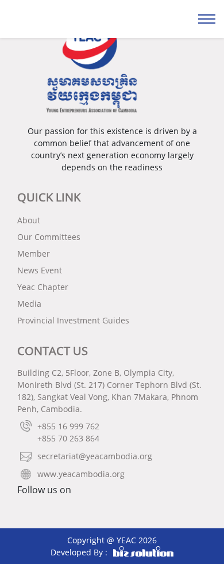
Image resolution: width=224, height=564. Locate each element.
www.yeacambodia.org (81, 473)
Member (33, 253)
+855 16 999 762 (68, 426)
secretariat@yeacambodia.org (94, 456)
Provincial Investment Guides (73, 320)
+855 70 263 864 (68, 438)
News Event (39, 270)
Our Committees (48, 236)
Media (29, 303)
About (28, 220)
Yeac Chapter (42, 286)
